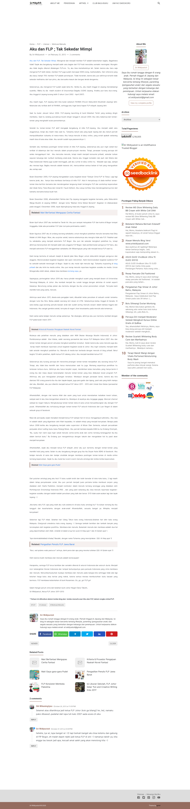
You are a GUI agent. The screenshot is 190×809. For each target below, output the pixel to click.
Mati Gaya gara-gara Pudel (49, 465)
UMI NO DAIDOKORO (121, 3)
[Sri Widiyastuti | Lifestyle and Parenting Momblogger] (36, 3)
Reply (33, 720)
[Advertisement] (95, 26)
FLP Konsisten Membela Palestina (52, 685)
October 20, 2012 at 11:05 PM (64, 706)
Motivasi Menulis (58, 605)
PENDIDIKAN (69, 3)
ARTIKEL (82, 3)
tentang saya (73, 271)
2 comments (75, 54)
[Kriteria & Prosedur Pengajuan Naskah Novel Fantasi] (80, 662)
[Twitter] (87, 634)
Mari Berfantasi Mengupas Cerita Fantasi (60, 212)
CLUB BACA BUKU (100, 3)
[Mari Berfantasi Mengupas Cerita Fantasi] (34, 662)
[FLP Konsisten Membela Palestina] (34, 687)
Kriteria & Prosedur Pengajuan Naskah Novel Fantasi (60, 329)
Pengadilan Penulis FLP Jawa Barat (57, 544)
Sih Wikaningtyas (44, 706)
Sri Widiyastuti (47, 615)
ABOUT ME (55, 3)
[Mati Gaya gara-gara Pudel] (34, 675)
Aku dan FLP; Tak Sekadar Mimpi (43, 61)
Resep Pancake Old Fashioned (140, 273)
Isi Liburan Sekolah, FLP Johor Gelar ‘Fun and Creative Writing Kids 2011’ (102, 687)
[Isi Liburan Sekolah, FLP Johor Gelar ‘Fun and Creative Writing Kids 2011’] (80, 687)
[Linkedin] (99, 634)
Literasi (43, 605)
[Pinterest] (111, 634)
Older (113, 643)
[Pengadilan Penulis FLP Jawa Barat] (80, 675)
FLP (33, 605)
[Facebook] (138, 798)
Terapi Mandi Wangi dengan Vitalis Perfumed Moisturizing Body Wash (142, 356)
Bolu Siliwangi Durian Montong (140, 303)
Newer (34, 643)
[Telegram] (75, 634)
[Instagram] (153, 798)
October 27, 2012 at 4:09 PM (61, 729)
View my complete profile (141, 103)
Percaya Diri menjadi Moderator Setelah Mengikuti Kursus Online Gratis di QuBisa (141, 320)
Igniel (158, 805)
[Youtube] (158, 798)
